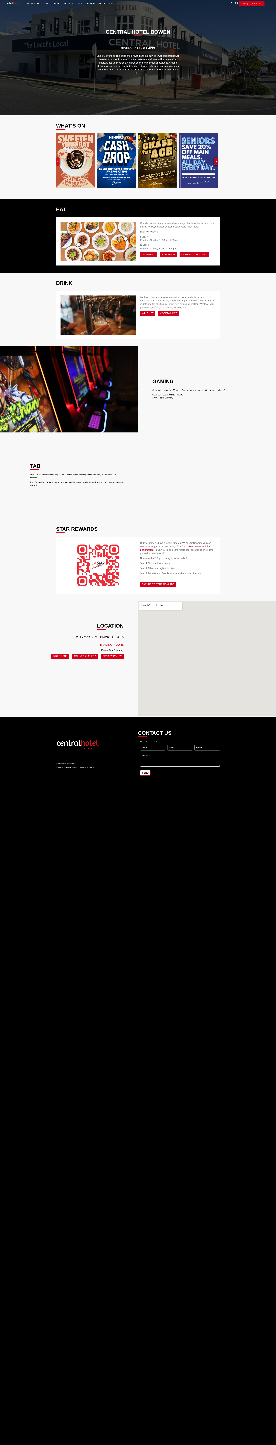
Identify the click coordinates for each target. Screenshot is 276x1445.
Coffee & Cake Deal (194, 254)
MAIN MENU (148, 254)
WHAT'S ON (33, 3)
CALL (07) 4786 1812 (252, 3)
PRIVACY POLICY (112, 656)
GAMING (68, 3)
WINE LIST (148, 313)
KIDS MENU (168, 254)
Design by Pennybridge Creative (66, 767)
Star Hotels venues (191, 546)
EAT (46, 3)
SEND (145, 773)
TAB (80, 3)
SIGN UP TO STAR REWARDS (158, 584)
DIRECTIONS (60, 656)
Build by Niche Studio (87, 767)
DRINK (56, 3)
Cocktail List (168, 313)
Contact (115, 3)
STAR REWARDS (95, 3)
